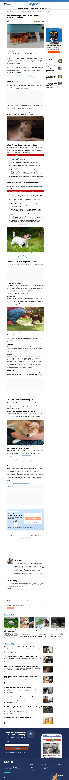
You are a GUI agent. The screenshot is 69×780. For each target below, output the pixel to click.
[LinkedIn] (41, 21)
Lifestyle (36, 8)
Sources (11, 486)
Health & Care (20, 8)
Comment (9, 588)
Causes (19, 53)
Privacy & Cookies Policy (29, 527)
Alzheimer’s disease (26, 455)
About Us (44, 764)
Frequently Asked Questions (32, 53)
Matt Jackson (13, 19)
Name (8, 600)
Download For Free (54, 52)
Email (27, 600)
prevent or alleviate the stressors (22, 265)
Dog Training (31, 8)
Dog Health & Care (10, 13)
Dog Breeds (42, 8)
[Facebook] (4, 4)
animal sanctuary (36, 566)
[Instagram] (6, 4)
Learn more (48, 11)
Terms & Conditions (21, 527)
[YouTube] (9, 4)
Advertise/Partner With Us (47, 765)
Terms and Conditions (58, 764)
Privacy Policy (20, 752)
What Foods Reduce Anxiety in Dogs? (21, 483)
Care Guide (24, 53)
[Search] (64, 8)
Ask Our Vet (47, 8)
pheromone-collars (23, 375)
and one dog (28, 563)
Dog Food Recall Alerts (34, 772)
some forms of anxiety (38, 356)
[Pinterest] (11, 4)
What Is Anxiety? (11, 53)
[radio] (21, 538)
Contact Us (44, 762)
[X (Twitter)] (8, 4)
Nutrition (26, 8)
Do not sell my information (59, 765)
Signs (16, 53)
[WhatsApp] (38, 21)
